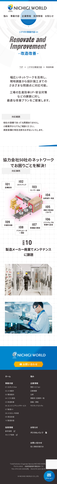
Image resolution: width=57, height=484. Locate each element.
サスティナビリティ (36, 406)
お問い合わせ (29, 364)
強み (5, 16)
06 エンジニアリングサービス (15, 406)
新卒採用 (9, 431)
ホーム (8, 376)
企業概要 (33, 391)
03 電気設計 (9, 394)
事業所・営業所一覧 (37, 398)
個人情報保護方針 (37, 447)
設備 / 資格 (34, 402)
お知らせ (49, 16)
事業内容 (9, 383)
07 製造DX (9, 409)
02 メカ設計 (9, 391)
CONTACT (49, 478)
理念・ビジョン (35, 387)
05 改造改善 (9, 402)
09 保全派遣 (9, 417)
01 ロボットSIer (11, 387)
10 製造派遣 (9, 420)
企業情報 (34, 383)
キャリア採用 (10, 435)
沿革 (32, 394)
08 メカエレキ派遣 (12, 413)
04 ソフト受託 (10, 398)
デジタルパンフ (37, 433)
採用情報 (9, 427)
